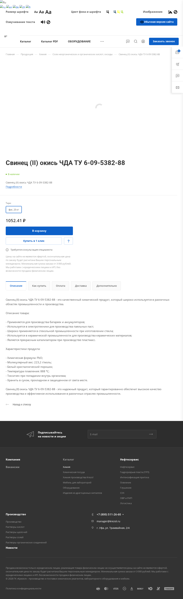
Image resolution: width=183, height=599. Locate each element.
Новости (12, 547)
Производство (16, 514)
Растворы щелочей (16, 532)
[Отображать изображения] (170, 11)
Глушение (125, 487)
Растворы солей (14, 537)
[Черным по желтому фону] (118, 11)
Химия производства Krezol (78, 477)
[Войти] (143, 41)
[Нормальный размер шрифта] (41, 11)
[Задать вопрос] (68, 241)
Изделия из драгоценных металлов (82, 492)
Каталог (68, 459)
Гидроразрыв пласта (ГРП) (134, 472)
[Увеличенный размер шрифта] (48, 11)
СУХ (122, 492)
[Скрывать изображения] (175, 11)
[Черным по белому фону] (108, 11)
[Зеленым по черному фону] (122, 11)
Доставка (81, 285)
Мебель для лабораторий (77, 482)
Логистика (126, 503)
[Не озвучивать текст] (48, 22)
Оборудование (71, 487)
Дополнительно (107, 285)
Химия (66, 467)
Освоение (125, 482)
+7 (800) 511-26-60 (164, 30)
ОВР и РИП (126, 498)
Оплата (60, 285)
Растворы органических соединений (26, 542)
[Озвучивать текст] (43, 22)
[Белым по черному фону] (111, 11)
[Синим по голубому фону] (115, 11)
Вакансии (12, 467)
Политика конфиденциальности (23, 588)
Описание (16, 285)
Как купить (39, 285)
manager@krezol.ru (108, 521)
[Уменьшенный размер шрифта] (36, 11)
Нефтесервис (129, 459)
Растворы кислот (15, 526)
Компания (13, 459)
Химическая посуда (74, 472)
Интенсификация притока (134, 477)
